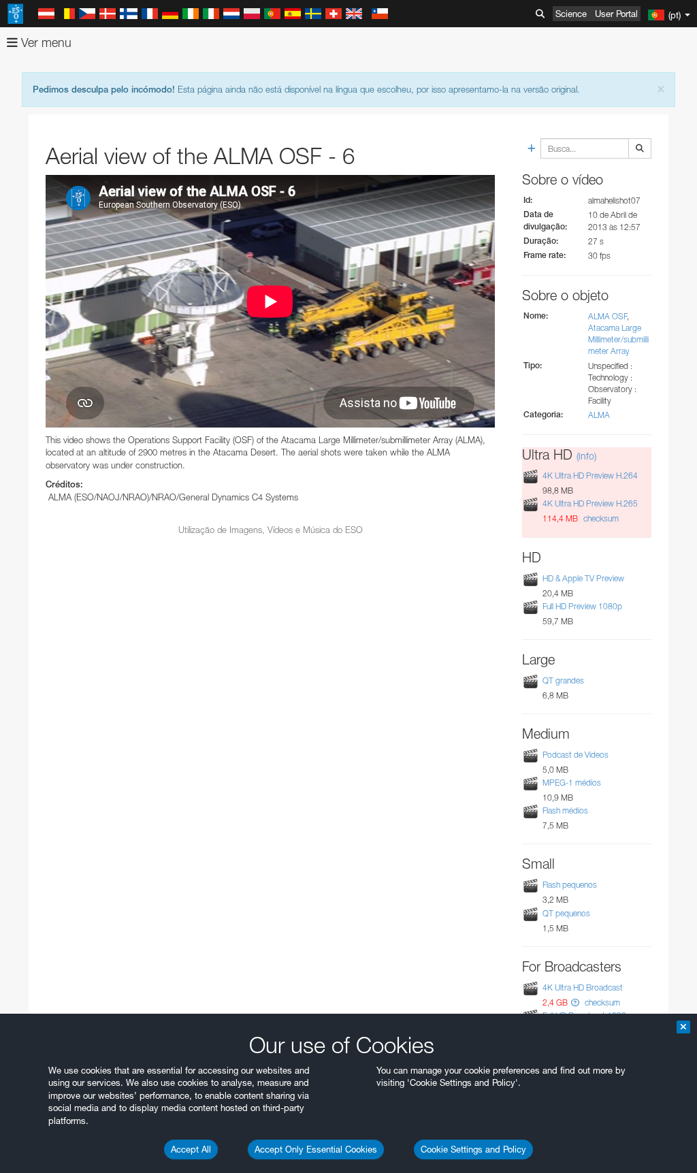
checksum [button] (600, 518)
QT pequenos (566, 913)
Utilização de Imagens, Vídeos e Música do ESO (270, 529)
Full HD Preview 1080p (582, 606)
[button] (575, 1002)
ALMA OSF (607, 316)
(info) (586, 456)
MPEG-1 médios (571, 782)
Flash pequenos (569, 885)
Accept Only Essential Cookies (316, 1149)
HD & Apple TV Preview (583, 578)
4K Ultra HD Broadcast (582, 987)
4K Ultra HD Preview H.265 (590, 503)
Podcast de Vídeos (575, 755)
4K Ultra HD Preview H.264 (590, 475)
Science (571, 13)
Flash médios (565, 810)
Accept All (191, 1149)
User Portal (616, 13)
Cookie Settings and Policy (473, 1149)
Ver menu (44, 42)
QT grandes (563, 680)
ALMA (599, 415)
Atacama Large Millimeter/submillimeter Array (618, 339)
